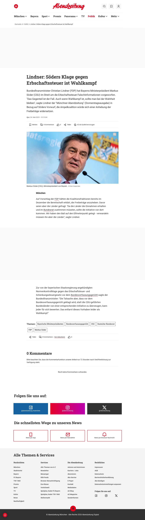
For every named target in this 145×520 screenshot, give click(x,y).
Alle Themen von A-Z (48, 467)
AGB (96, 471)
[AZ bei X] (116, 496)
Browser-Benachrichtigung (50, 481)
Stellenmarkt (45, 498)
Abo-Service (72, 477)
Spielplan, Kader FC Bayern (50, 491)
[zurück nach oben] (73, 509)
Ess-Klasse (45, 484)
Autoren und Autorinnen (76, 467)
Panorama (69, 16)
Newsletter (45, 471)
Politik (91, 16)
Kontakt (70, 484)
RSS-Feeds (44, 477)
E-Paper (70, 481)
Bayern (34, 16)
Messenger (45, 474)
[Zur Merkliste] (111, 6)
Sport (44, 16)
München (19, 16)
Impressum (99, 467)
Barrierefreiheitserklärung (104, 477)
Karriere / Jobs (73, 471)
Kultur (101, 16)
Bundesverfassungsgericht (84, 295)
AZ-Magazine (72, 494)
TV (83, 16)
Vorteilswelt (45, 487)
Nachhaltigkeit (19, 501)
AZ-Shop (71, 491)
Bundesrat (49, 209)
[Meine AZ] (118, 6)
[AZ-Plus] (16, 6)
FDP (57, 199)
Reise (16, 498)
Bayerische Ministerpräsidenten (50, 324)
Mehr (114, 16)
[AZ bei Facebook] (96, 496)
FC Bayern (17, 477)
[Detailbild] (114, 134)
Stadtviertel (18, 471)
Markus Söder (40, 330)
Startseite (18, 24)
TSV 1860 (17, 481)
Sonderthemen (73, 498)
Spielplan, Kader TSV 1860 (50, 494)
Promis (57, 16)
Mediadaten (72, 487)
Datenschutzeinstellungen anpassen (108, 484)
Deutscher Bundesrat (106, 324)
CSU (92, 324)
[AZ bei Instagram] (106, 496)
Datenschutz (99, 474)
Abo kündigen (100, 481)
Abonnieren (72, 474)
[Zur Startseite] (68, 9)
